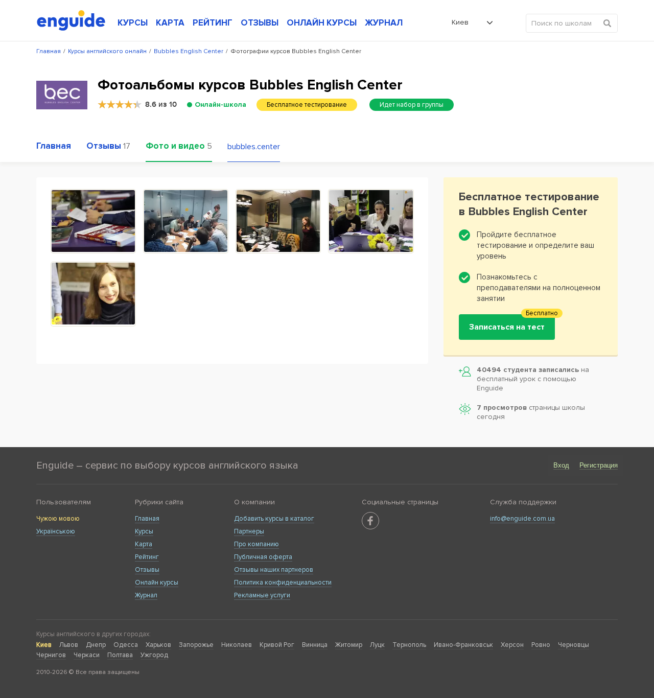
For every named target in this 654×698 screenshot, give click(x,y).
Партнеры (249, 531)
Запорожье (196, 645)
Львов (68, 645)
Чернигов (51, 655)
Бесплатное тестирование (307, 105)
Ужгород (154, 655)
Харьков (158, 645)
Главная (147, 519)
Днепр (96, 645)
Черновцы (573, 645)
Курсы (144, 531)
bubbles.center (253, 147)
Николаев (236, 645)
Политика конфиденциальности (283, 582)
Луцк (377, 645)
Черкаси (87, 655)
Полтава (120, 655)
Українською (55, 531)
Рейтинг (147, 557)
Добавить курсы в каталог (274, 519)
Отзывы (147, 570)
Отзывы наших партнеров (273, 570)
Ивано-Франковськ (463, 645)
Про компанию (256, 544)
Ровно (540, 645)
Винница (315, 645)
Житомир (348, 645)
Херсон (512, 645)
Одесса (125, 645)
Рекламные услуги (262, 595)
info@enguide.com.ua (522, 519)
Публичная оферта (263, 557)
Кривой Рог (277, 645)
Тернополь (409, 645)
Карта (143, 544)
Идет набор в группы (411, 105)
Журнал (146, 595)
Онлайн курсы (156, 582)
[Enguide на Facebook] (370, 520)
